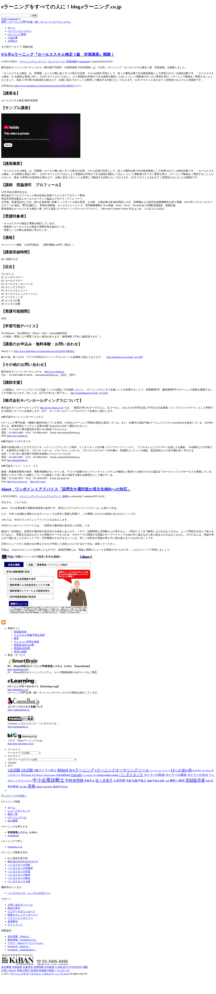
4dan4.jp (64, 769)
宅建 (128, 780)
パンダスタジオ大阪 (19, 881)
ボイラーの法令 (197, 775)
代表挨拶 (17, 967)
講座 (25, 787)
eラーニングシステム (159, 771)
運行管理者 (48, 787)
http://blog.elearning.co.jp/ (21, 743)
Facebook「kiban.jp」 (19, 946)
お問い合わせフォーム (20, 904)
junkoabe (84, 61)
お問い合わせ (8, 970)
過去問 (56, 786)
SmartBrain (63, 775)
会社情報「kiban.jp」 (19, 936)
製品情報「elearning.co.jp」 (22, 939)
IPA (199, 770)
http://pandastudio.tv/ (17, 460)
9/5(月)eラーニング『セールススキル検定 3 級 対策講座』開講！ (57, 54)
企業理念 (28, 967)
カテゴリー (14, 759)
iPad (203, 771)
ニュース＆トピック (19, 810)
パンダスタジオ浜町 (19, 864)
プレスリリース (56, 61)
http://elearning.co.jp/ (18, 689)
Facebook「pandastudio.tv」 (22, 949)
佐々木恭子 (104, 780)
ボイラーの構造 (176, 775)
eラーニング (26, 496)
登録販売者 (195, 780)
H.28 (194, 770)
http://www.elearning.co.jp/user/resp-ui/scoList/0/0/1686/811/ (45, 85)
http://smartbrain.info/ (18, 669)
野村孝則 (64, 787)
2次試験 (27, 770)
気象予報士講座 (156, 780)
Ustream (76, 775)
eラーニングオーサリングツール (122, 770)
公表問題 (119, 780)
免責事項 (13, 921)
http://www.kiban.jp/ (17, 435)
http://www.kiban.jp (54, 371)
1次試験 (14, 770)
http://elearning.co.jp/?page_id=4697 (125, 357)
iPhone (208, 771)
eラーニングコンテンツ (33, 61)
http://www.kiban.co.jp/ (51, 407)
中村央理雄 (74, 780)
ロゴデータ (63, 970)
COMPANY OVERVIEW (68, 967)
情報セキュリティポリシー (23, 914)
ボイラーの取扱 (154, 775)
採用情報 (39, 967)
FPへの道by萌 (181, 770)
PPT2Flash (26, 775)
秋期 (208, 781)
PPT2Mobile (37, 775)
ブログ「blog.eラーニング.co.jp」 (26, 943)
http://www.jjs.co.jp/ (17, 481)
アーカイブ (14, 752)
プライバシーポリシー (20, 918)
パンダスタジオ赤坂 (19, 871)
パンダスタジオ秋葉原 (20, 868)
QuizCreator (49, 775)
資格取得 (39, 787)
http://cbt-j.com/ (38, 481)
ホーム (11, 807)
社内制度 (49, 967)
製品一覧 (13, 814)
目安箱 (34, 970)
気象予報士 (139, 780)
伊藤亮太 (89, 780)
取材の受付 (14, 908)
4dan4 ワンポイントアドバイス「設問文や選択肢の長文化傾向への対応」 (66, 489)
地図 (85, 967)
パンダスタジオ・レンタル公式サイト (29, 893)
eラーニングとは (17, 817)
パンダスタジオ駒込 (19, 878)
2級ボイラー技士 (45, 770)
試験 (20, 787)
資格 (64, 496)
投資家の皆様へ (47, 970)
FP (169, 771)
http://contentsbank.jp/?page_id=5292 (89, 393)
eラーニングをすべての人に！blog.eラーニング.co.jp (39, 973)
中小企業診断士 (48, 780)
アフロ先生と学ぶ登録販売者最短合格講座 (100, 775)
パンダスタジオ (131, 775)
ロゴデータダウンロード (21, 911)
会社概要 (13, 820)
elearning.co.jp (15, 846)
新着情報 (71, 61)
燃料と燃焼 (177, 780)
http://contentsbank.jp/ (19, 709)
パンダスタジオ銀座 (19, 874)
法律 (167, 781)
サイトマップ (15, 924)
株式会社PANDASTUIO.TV (23, 861)
